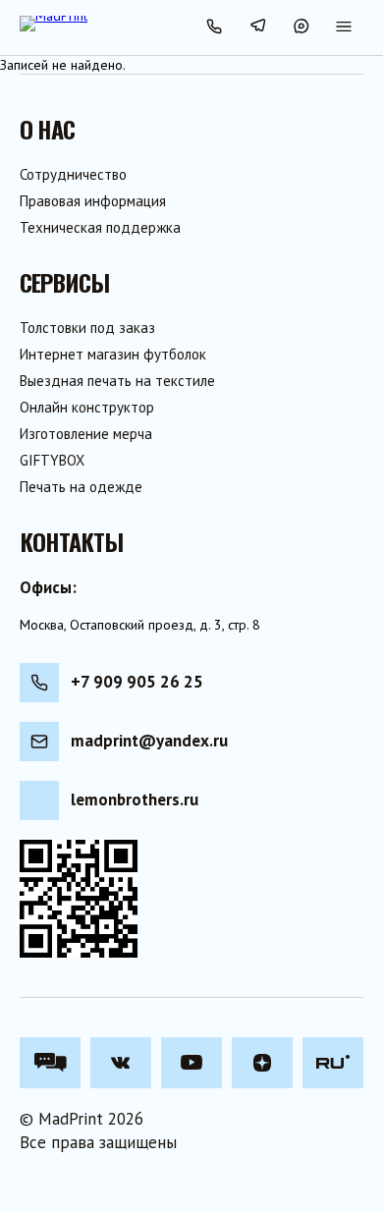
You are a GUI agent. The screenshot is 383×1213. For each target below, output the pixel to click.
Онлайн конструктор (87, 407)
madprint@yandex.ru (149, 740)
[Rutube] (332, 1062)
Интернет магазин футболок (113, 354)
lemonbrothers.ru (134, 799)
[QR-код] (78, 899)
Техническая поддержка (100, 227)
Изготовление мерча (86, 433)
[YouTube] (191, 1062)
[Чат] (50, 1062)
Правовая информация (93, 201)
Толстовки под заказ (87, 327)
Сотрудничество (73, 174)
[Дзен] (262, 1062)
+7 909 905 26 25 (137, 681)
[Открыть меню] (343, 27)
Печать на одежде (81, 486)
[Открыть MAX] (300, 27)
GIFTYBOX (52, 460)
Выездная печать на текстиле (117, 380)
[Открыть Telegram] (257, 27)
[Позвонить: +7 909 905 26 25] (214, 27)
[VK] (120, 1062)
